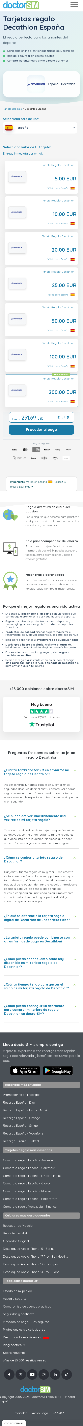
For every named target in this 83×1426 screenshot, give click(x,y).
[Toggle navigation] (74, 5)
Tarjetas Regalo (12, 108)
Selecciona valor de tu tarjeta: (27, 147)
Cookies (58, 1413)
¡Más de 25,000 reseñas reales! (25, 1360)
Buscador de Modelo (18, 1226)
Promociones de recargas (21, 1095)
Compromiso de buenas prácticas (27, 1306)
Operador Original (16, 1241)
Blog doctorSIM (14, 1345)
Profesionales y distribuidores (24, 1329)
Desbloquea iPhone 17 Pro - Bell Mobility (35, 1256)
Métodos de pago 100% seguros (26, 1322)
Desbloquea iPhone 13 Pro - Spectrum (34, 1264)
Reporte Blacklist (15, 1233)
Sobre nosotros (14, 1353)
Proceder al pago (41, 429)
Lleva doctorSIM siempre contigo (33, 1044)
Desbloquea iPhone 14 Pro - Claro (31, 1272)
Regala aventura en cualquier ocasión (48, 509)
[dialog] (14, 1423)
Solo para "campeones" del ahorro (52, 541)
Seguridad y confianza (18, 1314)
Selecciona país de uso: (21, 119)
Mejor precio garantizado (45, 575)
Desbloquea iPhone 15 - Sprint (28, 1249)
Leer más (26, 486)
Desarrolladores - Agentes (25, 1337)
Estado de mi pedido (17, 1291)
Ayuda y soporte (15, 1299)
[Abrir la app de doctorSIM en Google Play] (58, 1070)
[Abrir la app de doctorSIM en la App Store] (25, 1070)
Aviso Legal (40, 1413)
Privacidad (20, 1413)
